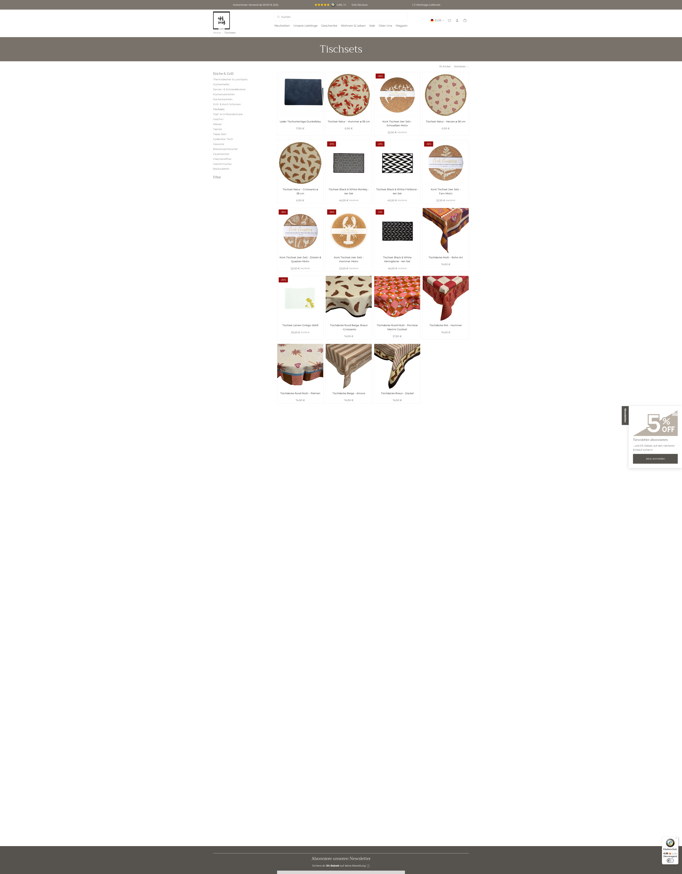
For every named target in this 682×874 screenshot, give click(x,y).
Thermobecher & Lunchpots (230, 79)
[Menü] (676, 839)
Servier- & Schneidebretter (229, 89)
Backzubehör (221, 168)
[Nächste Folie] (318, 95)
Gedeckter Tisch (223, 139)
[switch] (670, 860)
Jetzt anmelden (655, 458)
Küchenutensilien (224, 94)
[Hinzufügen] (318, 112)
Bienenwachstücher (225, 149)
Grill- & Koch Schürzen (227, 104)
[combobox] (336, 17)
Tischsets (218, 109)
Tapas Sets (219, 134)
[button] (461, 67)
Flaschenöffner (222, 159)
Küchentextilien (222, 99)
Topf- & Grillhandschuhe (228, 114)
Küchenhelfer (221, 84)
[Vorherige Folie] (282, 95)
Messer (217, 124)
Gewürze (218, 144)
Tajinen (217, 129)
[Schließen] (676, 412)
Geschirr (218, 119)
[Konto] (457, 20)
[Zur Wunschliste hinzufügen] (449, 20)
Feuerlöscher (221, 154)
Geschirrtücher (222, 164)
